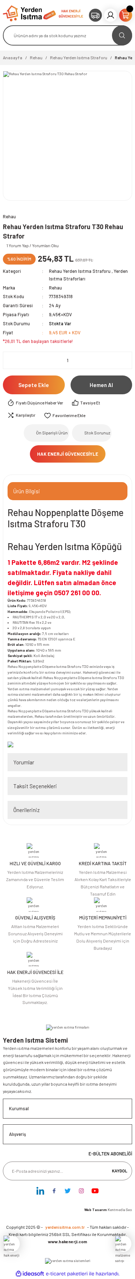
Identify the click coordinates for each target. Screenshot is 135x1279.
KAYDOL (119, 1170)
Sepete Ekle (33, 385)
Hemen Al (101, 385)
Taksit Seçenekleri (35, 786)
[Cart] (125, 15)
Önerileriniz (26, 810)
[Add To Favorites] (64, 415)
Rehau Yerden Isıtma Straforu (80, 271)
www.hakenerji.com (67, 1241)
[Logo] (29, 13)
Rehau (55, 288)
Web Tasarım (96, 1209)
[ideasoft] (29, 1274)
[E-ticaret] (67, 1273)
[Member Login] (110, 15)
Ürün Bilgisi (26, 491)
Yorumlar (23, 762)
